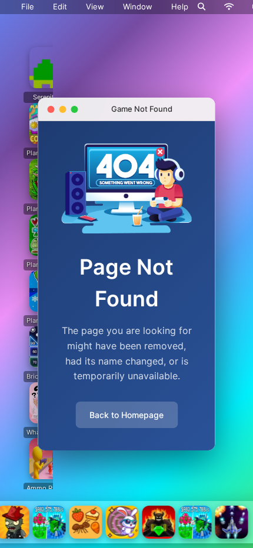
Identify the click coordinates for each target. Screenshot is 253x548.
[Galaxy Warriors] (231, 522)
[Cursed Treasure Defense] (158, 522)
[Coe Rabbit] (122, 522)
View (95, 6)
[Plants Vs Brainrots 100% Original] (49, 522)
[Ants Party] (85, 522)
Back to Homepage (126, 415)
